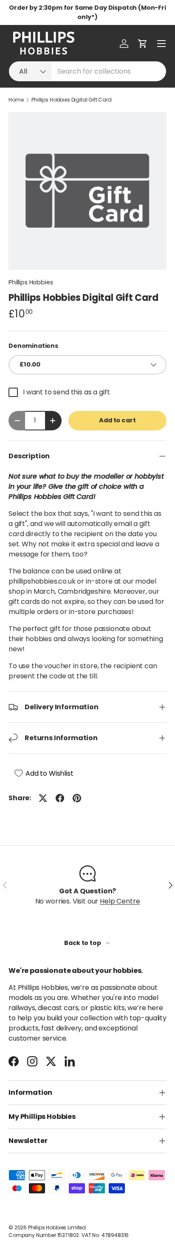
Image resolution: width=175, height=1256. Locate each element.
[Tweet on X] (42, 798)
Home (15, 99)
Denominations (33, 346)
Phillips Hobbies (30, 282)
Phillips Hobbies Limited (57, 1227)
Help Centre (120, 901)
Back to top (83, 943)
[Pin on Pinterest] (76, 798)
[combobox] (87, 71)
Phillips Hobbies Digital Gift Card (71, 99)
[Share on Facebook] (59, 798)
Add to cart (117, 420)
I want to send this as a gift (66, 392)
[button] (142, 43)
